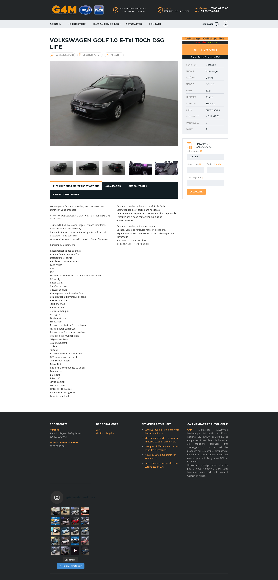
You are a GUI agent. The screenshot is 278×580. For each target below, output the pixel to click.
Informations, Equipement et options (76, 186)
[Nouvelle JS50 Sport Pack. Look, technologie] (85, 550)
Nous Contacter (137, 186)
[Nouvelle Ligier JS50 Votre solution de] (55, 521)
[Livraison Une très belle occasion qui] (65, 541)
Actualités (134, 23)
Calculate (196, 192)
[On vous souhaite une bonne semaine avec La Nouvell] (65, 511)
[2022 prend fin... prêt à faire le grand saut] (75, 550)
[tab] (76, 186)
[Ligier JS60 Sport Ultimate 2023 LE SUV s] (85, 511)
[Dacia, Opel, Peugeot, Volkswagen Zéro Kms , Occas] (85, 521)
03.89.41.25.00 (219, 8)
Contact (155, 23)
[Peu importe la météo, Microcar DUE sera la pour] (55, 541)
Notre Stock (77, 23)
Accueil (55, 23)
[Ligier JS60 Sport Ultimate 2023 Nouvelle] (85, 531)
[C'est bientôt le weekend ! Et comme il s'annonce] (75, 511)
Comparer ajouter (65, 54)
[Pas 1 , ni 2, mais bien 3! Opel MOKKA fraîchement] (75, 531)
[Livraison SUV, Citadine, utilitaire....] (65, 550)
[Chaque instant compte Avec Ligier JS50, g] (55, 531)
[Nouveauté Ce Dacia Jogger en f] (85, 541)
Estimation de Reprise (66, 194)
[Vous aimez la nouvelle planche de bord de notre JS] (75, 541)
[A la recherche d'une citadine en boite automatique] (65, 521)
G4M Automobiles (106, 23)
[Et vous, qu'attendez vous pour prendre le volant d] (55, 511)
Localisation (113, 186)
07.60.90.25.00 (176, 11)
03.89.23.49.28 (210, 11)
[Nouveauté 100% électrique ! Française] (55, 550)
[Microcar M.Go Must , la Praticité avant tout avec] (75, 521)
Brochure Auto (91, 54)
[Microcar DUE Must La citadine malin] (65, 531)
